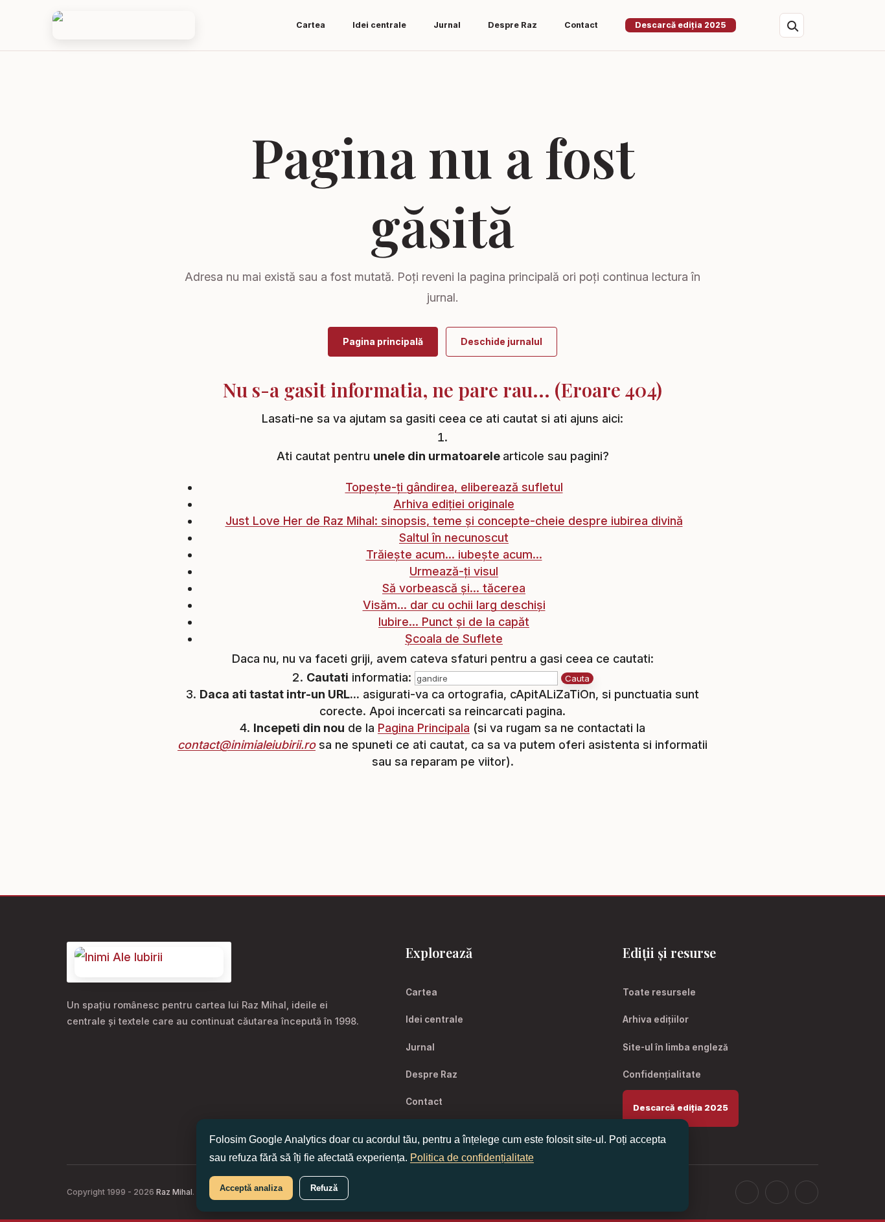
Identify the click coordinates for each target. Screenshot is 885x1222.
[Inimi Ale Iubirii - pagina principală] (123, 25)
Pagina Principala (424, 728)
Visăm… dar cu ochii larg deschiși (454, 605)
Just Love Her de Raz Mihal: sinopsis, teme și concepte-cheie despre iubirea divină (454, 521)
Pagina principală (383, 341)
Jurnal (420, 1047)
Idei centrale (434, 1019)
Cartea (421, 992)
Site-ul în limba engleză (675, 1047)
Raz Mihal (174, 1192)
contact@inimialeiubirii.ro (247, 744)
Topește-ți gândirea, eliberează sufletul (454, 487)
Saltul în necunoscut (454, 537)
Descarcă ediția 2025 (680, 25)
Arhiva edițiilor (656, 1019)
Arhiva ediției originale (453, 504)
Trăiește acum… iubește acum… (454, 554)
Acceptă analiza (251, 1188)
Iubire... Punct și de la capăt (453, 621)
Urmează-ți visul (453, 571)
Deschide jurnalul (501, 341)
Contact (424, 1101)
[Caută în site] (791, 25)
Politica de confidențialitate (472, 1157)
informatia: (358, 677)
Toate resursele (659, 992)
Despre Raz (431, 1074)
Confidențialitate (662, 1074)
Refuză (324, 1188)
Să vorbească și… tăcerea (453, 588)
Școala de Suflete (454, 638)
